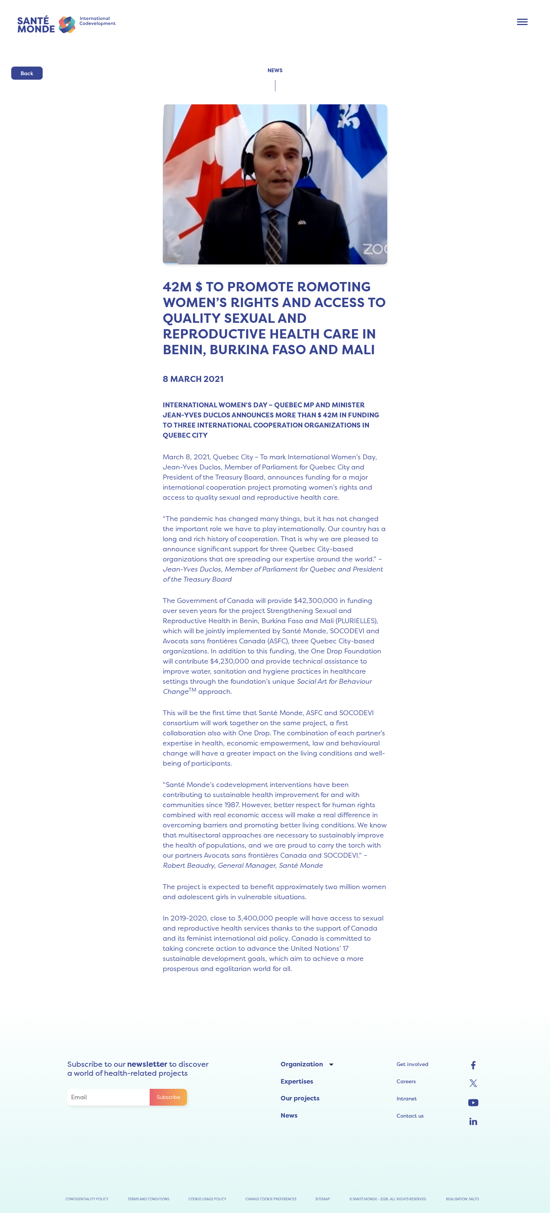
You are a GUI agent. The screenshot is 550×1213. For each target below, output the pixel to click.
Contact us (410, 1115)
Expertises (297, 1081)
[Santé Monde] (69, 23)
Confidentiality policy (87, 1199)
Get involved (412, 1064)
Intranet (407, 1098)
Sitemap (322, 1199)
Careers (406, 1081)
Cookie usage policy (207, 1199)
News (289, 1115)
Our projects (300, 1098)
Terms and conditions (148, 1199)
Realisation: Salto (462, 1199)
